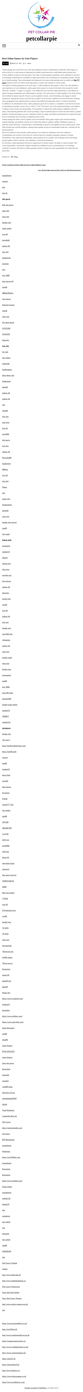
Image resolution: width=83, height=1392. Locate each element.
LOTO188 (6, 328)
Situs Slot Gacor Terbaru (12, 1298)
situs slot (5, 217)
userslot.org (6, 575)
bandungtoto (7, 369)
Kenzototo (6, 969)
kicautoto (5, 793)
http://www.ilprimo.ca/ (11, 1370)
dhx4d (4, 1104)
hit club (5, 352)
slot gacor (6, 199)
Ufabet (4, 1269)
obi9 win (5, 840)
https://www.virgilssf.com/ (12, 998)
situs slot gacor (8, 1063)
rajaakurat (6, 1216)
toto (3, 269)
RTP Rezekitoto (8, 1140)
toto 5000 (6, 275)
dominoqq (6, 1151)
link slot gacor (7, 205)
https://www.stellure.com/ (12, 1016)
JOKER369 (6, 1251)
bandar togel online (9, 705)
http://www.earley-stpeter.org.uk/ (15, 1304)
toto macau (6, 581)
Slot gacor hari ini (9, 875)
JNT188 (5, 822)
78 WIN (5, 928)
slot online (6, 358)
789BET (5, 716)
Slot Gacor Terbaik (9, 1263)
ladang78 (5, 1204)
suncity (5, 757)
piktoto (5, 558)
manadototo (6, 175)
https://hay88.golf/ (9, 752)
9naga (4, 487)
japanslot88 (6, 699)
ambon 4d (6, 246)
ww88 (4, 916)
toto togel (6, 534)
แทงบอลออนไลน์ (9, 1098)
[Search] (79, 45)
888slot (5, 469)
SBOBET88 (7, 828)
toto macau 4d (7, 281)
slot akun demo (8, 322)
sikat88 (5, 411)
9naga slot (6, 993)
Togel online (7, 1187)
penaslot (5, 264)
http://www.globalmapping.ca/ (14, 1281)
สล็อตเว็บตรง (7, 293)
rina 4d (5, 234)
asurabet (5, 1081)
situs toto (5, 317)
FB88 (4, 887)
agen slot (5, 211)
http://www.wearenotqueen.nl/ (14, 1353)
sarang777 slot (8, 804)
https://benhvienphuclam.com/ (14, 746)
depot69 (5, 511)
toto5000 (5, 434)
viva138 (5, 834)
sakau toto (6, 499)
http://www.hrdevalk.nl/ (11, 1275)
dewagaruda (7, 946)
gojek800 (5, 846)
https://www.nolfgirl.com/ (12, 1181)
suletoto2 (5, 869)
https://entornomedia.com (12, 1128)
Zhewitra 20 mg (8, 1093)
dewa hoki (6, 775)
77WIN (5, 899)
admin (29, 63)
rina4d (4, 287)
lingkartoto (6, 258)
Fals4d (4, 799)
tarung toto (6, 563)
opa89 (4, 528)
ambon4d (5, 364)
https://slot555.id (8, 1359)
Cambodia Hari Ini (9, 1116)
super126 (5, 975)
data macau (6, 787)
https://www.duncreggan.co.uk (14, 1376)
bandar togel (7, 657)
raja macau (6, 299)
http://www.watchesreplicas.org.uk (15, 1335)
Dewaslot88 (6, 458)
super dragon (7, 1045)
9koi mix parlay (8, 893)
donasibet (6, 1010)
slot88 (4, 681)
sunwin (5, 181)
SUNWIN (6, 334)
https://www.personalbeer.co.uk (14, 1323)
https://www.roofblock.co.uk (13, 1382)
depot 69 (5, 857)
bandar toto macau (9, 522)
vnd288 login (7, 1087)
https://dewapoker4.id (10, 1364)
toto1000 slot (7, 634)
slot (3, 187)
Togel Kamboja (8, 1110)
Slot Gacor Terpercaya (11, 1287)
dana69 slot (6, 981)
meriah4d (6, 240)
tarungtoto (6, 546)
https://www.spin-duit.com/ (13, 1022)
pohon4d (5, 1075)
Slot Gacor (6, 1122)
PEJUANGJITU (8, 1051)
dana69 (5, 387)
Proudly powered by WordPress (36, 1388)
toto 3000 (6, 687)
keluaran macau (8, 305)
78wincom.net (7, 951)
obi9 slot (5, 851)
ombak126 (6, 722)
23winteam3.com (9, 910)
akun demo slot (8, 375)
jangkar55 (6, 552)
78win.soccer (7, 963)
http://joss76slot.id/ (9, 1329)
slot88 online (7, 957)
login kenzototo (8, 1028)
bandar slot (6, 734)
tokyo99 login (7, 693)
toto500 (5, 781)
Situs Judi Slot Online (10, 1292)
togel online (6, 228)
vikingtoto (6, 640)
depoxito (5, 340)
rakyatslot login (8, 863)
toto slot (5, 252)
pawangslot (6, 675)
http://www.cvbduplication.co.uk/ (15, 1347)
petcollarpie (41, 38)
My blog (5, 63)
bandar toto (6, 222)
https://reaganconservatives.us (14, 1341)
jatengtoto (6, 728)
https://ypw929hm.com (11, 1157)
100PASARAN (8, 881)
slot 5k (4, 193)
